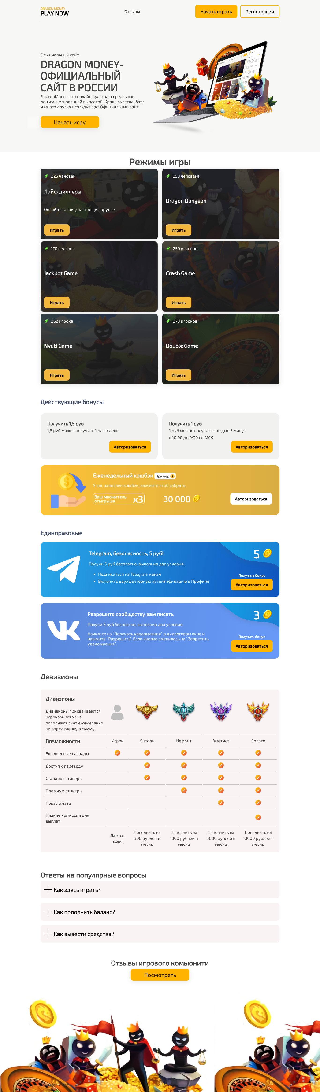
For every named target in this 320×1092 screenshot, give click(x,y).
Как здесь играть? (77, 889)
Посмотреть (160, 974)
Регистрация (260, 11)
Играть (57, 230)
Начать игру (70, 122)
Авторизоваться (130, 446)
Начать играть (216, 11)
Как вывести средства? (84, 933)
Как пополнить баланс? (84, 911)
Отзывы (132, 11)
